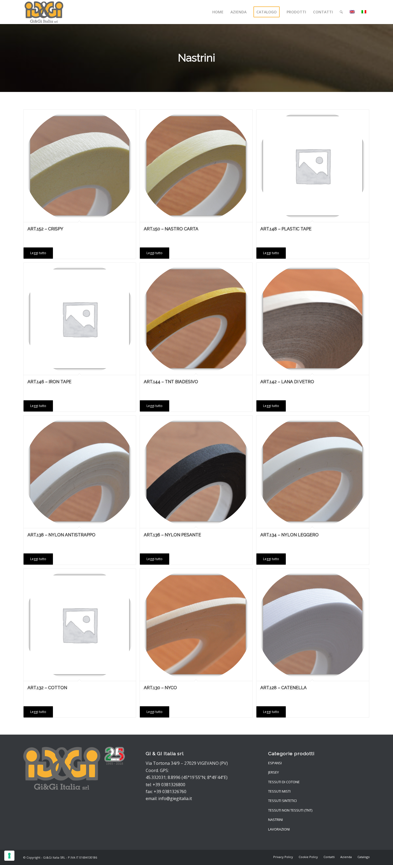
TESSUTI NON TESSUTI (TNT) (290, 810)
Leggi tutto (38, 253)
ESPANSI (275, 763)
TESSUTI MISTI (279, 791)
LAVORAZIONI (279, 829)
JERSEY (273, 772)
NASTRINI (275, 819)
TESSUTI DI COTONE (284, 781)
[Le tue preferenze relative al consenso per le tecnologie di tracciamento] (9, 856)
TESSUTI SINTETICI (282, 800)
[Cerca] (341, 12)
